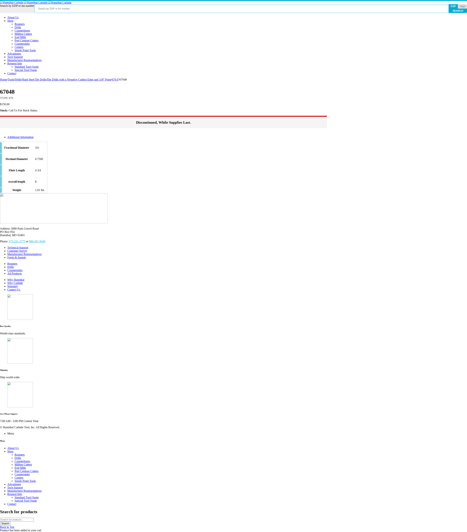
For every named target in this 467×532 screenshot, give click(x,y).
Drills (18, 79)
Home (3, 79)
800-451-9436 (37, 241)
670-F (115, 79)
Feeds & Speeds (16, 257)
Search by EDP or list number (17, 5)
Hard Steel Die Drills (34, 79)
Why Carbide (15, 283)
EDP (453, 6)
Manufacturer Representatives (24, 254)
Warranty (12, 286)
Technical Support (17, 247)
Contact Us (13, 289)
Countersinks (14, 270)
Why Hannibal (15, 279)
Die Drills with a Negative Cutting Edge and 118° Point (79, 79)
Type (462, 6)
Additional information (20, 137)
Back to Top (7, 527)
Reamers (12, 263)
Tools (11, 79)
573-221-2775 (17, 241)
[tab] (167, 137)
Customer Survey (17, 250)
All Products (14, 273)
